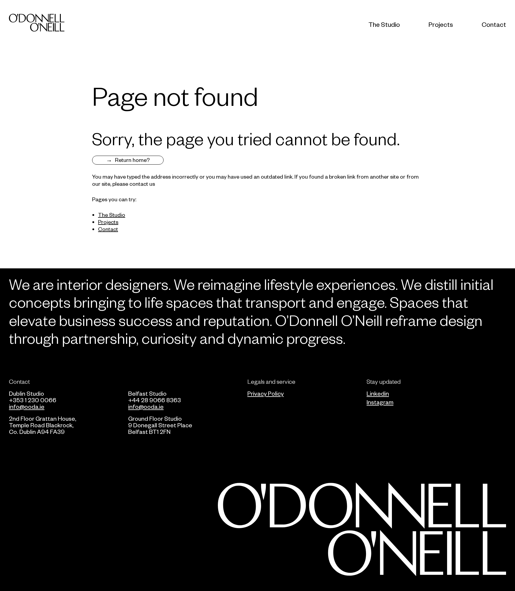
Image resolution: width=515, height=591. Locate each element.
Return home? (132, 159)
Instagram (380, 402)
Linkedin (378, 393)
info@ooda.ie (26, 406)
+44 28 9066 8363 (154, 399)
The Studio (384, 24)
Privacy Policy (265, 393)
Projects (441, 24)
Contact (494, 24)
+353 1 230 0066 (32, 399)
